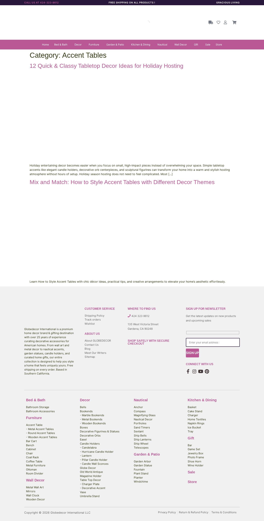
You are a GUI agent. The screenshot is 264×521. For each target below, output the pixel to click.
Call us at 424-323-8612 (41, 2)
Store (219, 44)
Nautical (162, 44)
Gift (196, 44)
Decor (78, 44)
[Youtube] (200, 371)
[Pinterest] (207, 371)
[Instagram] (194, 371)
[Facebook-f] (188, 371)
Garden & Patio (115, 44)
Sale (207, 44)
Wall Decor (180, 44)
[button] (62, 44)
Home (45, 44)
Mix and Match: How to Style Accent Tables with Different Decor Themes (122, 182)
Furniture (94, 44)
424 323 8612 (140, 316)
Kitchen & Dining (140, 44)
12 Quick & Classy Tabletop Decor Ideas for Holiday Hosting (106, 66)
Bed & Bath (60, 44)
